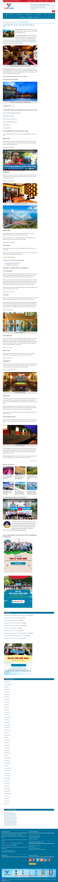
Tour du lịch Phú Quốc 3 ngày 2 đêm (10, 825)
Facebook (4, 879)
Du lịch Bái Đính (7, 780)
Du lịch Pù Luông (7, 752)
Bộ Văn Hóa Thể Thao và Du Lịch (35, 845)
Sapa (8, 22)
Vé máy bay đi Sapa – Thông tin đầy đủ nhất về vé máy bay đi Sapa (32, 493)
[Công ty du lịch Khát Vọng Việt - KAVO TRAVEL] (8, 6)
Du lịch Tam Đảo (7, 740)
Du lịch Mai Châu (7, 689)
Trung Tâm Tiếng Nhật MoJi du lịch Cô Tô (11, 620)
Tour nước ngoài (28, 14)
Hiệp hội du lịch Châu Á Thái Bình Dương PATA (37, 849)
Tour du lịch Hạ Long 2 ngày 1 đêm (10, 813)
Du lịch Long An (7, 796)
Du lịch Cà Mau (6, 785)
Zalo (3, 877)
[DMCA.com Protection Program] (32, 863)
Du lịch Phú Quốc (7, 735)
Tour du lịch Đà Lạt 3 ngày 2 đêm (10, 823)
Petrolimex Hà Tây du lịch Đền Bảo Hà (11, 628)
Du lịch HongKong (7, 778)
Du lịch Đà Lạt (6, 732)
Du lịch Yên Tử (6, 783)
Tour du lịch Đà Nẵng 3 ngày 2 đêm (10, 821)
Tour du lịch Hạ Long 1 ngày (9, 812)
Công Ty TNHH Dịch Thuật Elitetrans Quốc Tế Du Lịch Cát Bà (15, 635)
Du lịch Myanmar (7, 775)
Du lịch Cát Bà (6, 707)
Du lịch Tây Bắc (7, 745)
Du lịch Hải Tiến (7, 719)
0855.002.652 (4, 848)
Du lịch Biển (6, 765)
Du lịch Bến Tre (6, 801)
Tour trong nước (18, 14)
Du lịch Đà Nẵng (7, 727)
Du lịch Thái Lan (7, 760)
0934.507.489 (24, 847)
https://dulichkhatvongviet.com (10, 851)
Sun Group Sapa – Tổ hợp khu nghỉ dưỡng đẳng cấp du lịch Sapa (19, 493)
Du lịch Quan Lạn (7, 702)
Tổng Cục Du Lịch (32, 846)
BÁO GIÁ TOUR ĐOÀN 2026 (44, 4)
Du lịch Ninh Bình (7, 788)
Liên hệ (35, 17)
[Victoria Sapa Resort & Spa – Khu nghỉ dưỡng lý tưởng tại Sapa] (8, 33)
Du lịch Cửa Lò (6, 714)
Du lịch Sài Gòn (7, 750)
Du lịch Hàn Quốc (7, 770)
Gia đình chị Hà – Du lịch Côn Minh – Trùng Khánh (13, 638)
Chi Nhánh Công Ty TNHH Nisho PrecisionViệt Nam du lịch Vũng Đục (16, 615)
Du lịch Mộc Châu (7, 691)
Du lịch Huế (6, 755)
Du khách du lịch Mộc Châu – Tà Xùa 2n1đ (11, 630)
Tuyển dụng (30, 17)
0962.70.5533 (18, 847)
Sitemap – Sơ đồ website (33, 839)
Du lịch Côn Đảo (7, 773)
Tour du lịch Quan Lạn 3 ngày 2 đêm (10, 817)
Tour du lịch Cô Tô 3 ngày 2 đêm (10, 816)
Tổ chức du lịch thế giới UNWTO (34, 848)
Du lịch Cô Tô (6, 704)
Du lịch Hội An (6, 798)
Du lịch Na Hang (7, 694)
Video (45, 14)
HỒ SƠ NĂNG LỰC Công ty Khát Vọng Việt (38, 6)
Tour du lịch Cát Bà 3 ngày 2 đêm (10, 814)
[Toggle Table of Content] (12, 106)
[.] (6, 14)
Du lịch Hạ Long (7, 699)
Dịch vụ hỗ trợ (38, 14)
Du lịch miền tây (7, 747)
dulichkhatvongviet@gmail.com (9, 850)
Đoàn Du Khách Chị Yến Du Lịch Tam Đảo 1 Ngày (13, 625)
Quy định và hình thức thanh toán (35, 836)
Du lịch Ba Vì (6, 737)
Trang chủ (4, 22)
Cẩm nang (23, 17)
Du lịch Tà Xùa (6, 803)
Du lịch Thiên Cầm (7, 717)
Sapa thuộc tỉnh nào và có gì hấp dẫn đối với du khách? (32, 477)
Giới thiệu (11, 14)
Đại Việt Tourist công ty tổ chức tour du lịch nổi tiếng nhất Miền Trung (16, 633)
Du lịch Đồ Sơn (6, 709)
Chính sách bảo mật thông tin (34, 837)
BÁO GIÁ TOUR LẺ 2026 (35, 4)
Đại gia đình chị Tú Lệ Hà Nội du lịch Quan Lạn (12, 617)
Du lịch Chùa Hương (7, 768)
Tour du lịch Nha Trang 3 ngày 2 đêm (10, 822)
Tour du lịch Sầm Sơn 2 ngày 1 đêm (10, 818)
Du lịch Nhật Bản (7, 763)
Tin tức (49, 14)
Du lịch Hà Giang (7, 681)
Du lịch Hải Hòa (7, 722)
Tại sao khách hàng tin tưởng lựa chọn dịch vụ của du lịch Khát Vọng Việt (43, 5)
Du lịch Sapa (6, 686)
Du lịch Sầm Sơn (7, 712)
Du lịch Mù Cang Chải (8, 684)
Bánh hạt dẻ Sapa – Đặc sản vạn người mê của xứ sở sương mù (20, 477)
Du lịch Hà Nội (6, 742)
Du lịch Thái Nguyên (7, 793)
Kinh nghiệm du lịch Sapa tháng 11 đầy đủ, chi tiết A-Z (8, 493)
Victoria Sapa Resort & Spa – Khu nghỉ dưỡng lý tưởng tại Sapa (19, 22)
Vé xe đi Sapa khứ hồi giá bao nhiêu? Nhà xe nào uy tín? (8, 477)
